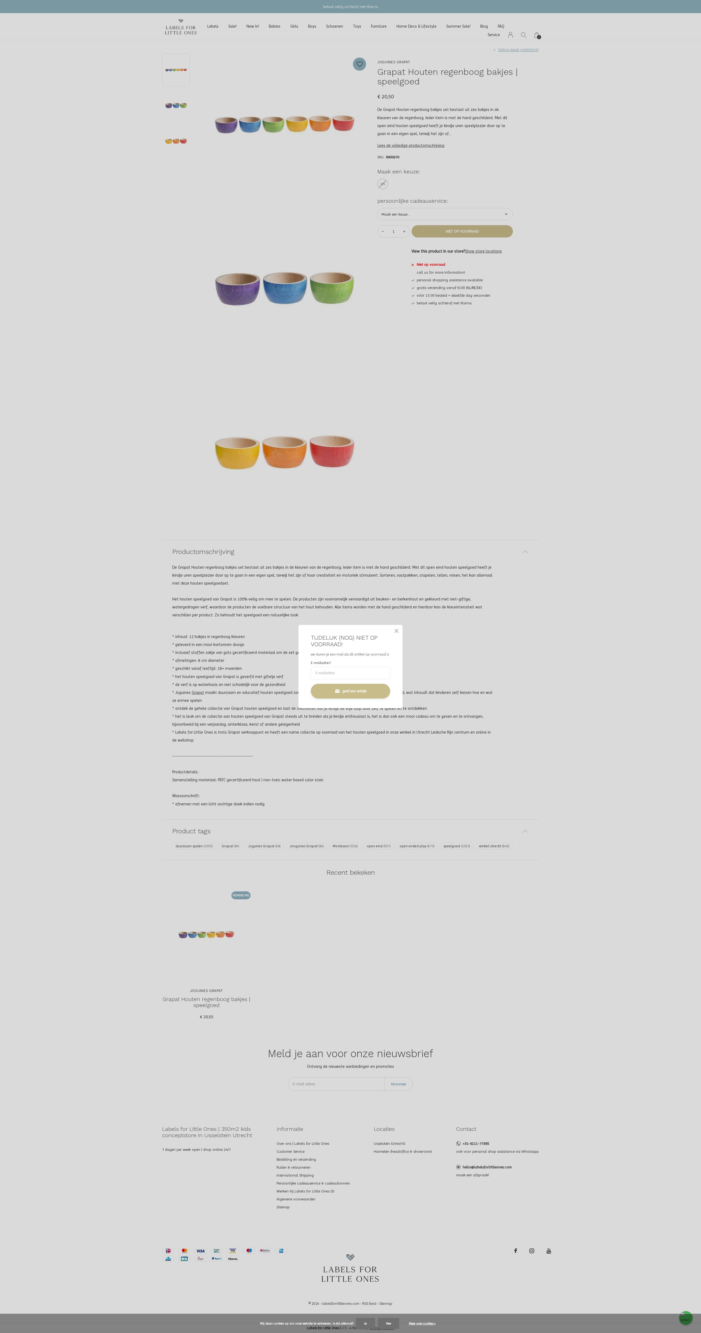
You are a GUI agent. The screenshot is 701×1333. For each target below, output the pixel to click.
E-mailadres (321, 663)
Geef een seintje (354, 691)
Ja (365, 1323)
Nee (388, 1323)
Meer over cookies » (422, 1323)
